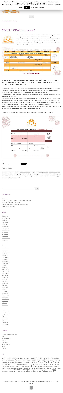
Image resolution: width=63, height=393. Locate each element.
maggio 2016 (5, 287)
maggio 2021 (5, 234)
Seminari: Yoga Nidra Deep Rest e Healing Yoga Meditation (16, 200)
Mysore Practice (10, 368)
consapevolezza (57, 364)
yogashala (29, 371)
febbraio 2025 (5, 216)
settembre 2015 (5, 299)
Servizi (3, 346)
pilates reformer (46, 368)
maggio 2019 (5, 254)
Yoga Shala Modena (40, 371)
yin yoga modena (47, 370)
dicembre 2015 (5, 295)
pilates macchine (36, 368)
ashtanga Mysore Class (52, 358)
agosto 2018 (5, 263)
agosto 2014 (5, 315)
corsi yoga (35, 174)
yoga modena (21, 371)
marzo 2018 (4, 267)
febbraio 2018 (5, 269)
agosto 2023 (5, 220)
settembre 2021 (5, 230)
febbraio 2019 (5, 257)
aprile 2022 (4, 224)
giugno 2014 (5, 319)
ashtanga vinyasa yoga (53, 360)
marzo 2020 (5, 242)
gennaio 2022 (5, 226)
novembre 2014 (5, 309)
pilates (28, 368)
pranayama (55, 368)
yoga (54, 370)
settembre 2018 (5, 261)
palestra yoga (22, 368)
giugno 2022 (5, 222)
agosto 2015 (5, 301)
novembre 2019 (5, 248)
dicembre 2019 (5, 246)
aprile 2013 (4, 320)
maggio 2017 (5, 279)
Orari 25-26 (4, 198)
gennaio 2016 (5, 293)
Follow (6, 164)
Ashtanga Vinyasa (22, 360)
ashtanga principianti (8, 360)
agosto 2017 (5, 277)
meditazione (46, 366)
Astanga (56, 362)
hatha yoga (23, 176)
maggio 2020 (5, 240)
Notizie (22, 172)
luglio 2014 (4, 317)
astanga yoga (29, 174)
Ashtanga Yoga (21, 362)
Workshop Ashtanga (21, 370)
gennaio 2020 (5, 244)
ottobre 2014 (5, 311)
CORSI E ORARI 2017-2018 (18, 30)
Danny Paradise (16, 366)
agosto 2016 (5, 283)
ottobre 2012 (5, 322)
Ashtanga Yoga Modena (20, 174)
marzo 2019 (5, 255)
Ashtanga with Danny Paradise (8, 362)
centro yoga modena (47, 364)
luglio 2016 (4, 285)
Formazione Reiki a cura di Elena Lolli (11, 202)
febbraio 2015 (5, 305)
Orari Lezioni (27, 172)
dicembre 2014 (5, 307)
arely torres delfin (7, 358)
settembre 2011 (5, 324)
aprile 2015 (4, 303)
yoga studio (51, 371)
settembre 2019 (6, 252)
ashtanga (17, 358)
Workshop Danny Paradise (35, 370)
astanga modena (9, 364)
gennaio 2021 (5, 236)
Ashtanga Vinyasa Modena (38, 360)
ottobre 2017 (5, 275)
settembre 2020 (6, 238)
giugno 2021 (5, 232)
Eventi (3, 336)
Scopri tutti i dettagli (38, 7)
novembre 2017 (5, 273)
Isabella (18, 178)
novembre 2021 (5, 228)
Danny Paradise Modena (26, 366)
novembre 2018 (5, 259)
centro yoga (36, 364)
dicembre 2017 (5, 271)
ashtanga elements (43, 172)
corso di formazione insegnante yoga (11, 176)
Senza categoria (6, 344)
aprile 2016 (4, 289)
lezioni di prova (38, 176)
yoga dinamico (53, 176)
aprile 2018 (4, 265)
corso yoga (9, 366)
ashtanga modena (53, 172)
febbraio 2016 (5, 291)
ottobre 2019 (5, 250)
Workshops (4, 348)
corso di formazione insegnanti (9, 334)
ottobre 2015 (5, 297)
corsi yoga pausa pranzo (55, 174)
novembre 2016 (5, 281)
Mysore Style (16, 368)
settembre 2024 (6, 218)
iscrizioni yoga (30, 176)
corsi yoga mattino (43, 174)
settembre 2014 (6, 313)
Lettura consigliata (6, 338)
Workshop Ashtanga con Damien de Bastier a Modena (15, 204)
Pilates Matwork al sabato (8, 206)
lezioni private (45, 176)
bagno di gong (28, 364)
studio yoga (11, 370)
